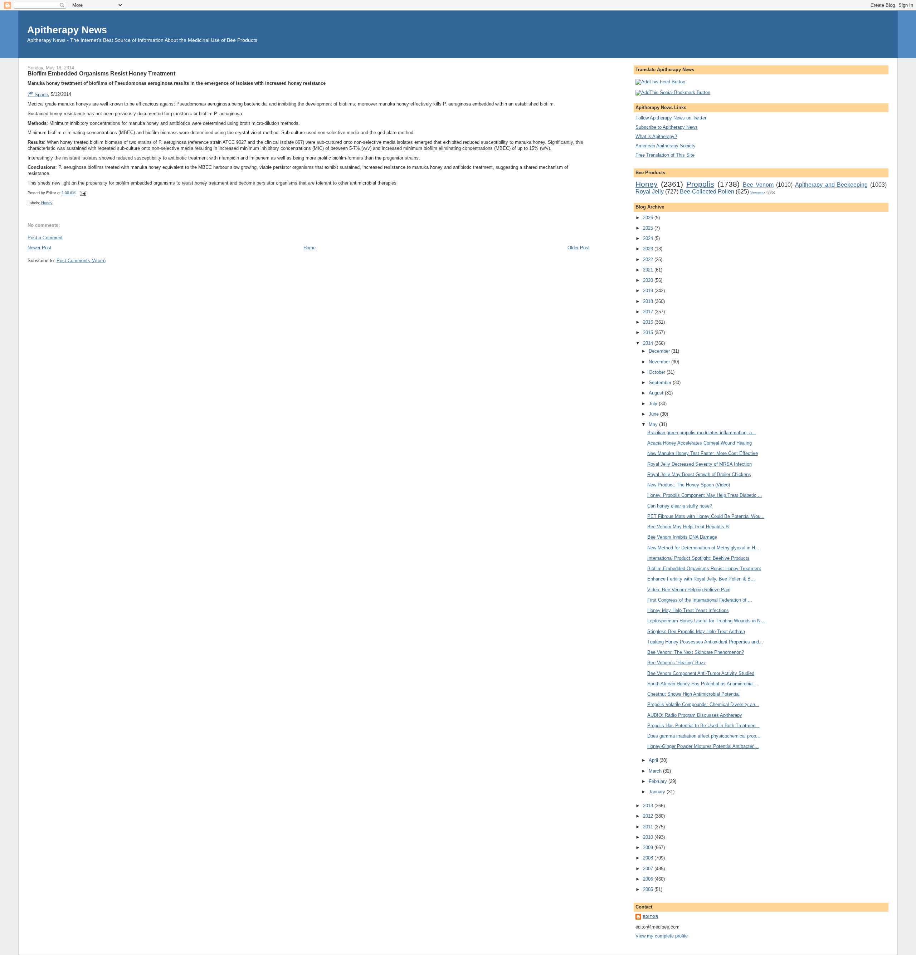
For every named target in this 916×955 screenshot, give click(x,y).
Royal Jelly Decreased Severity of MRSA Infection (699, 464)
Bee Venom (758, 185)
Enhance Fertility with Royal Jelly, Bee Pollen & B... (701, 579)
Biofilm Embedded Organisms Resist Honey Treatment (101, 73)
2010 (648, 837)
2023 (648, 248)
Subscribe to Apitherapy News (666, 127)
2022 (648, 259)
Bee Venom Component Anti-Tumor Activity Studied (700, 673)
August (657, 393)
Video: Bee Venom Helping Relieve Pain (688, 589)
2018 (648, 301)
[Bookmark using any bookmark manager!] (672, 92)
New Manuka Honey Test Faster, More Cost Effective (702, 453)
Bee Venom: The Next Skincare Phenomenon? (695, 652)
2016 (648, 322)
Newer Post (40, 247)
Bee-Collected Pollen (707, 191)
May (654, 424)
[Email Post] (82, 193)
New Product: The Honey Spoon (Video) (688, 485)
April (654, 760)
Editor (650, 917)
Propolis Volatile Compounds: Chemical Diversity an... (703, 704)
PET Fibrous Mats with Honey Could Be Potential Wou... (706, 516)
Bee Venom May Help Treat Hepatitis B (688, 526)
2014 (648, 343)
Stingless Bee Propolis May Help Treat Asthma (696, 631)
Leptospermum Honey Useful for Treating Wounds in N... (706, 620)
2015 (648, 332)
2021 (648, 270)
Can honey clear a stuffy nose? (679, 506)
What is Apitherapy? (656, 136)
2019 (648, 290)
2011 (648, 826)
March (656, 771)
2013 (648, 805)
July (654, 403)
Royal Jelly (649, 191)
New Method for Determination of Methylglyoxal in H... (703, 547)
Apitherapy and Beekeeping (831, 185)
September (661, 382)
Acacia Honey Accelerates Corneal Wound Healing (699, 443)
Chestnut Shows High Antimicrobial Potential (693, 694)
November (660, 361)
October (658, 372)
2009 (648, 847)
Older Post (578, 247)
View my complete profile (661, 936)
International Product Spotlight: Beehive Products (698, 558)
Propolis (700, 184)
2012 (648, 816)
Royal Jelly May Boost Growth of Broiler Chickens (699, 474)
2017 (648, 311)
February (658, 781)
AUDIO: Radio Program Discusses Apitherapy (694, 715)
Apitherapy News (67, 29)
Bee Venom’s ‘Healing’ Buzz (676, 662)
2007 (648, 868)
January (658, 791)
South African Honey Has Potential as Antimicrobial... (702, 683)
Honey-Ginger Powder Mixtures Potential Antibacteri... (703, 746)
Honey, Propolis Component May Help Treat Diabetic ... (704, 495)
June (654, 414)
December (660, 351)
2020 (648, 280)
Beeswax (757, 192)
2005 (648, 889)
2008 (648, 858)
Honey (47, 203)
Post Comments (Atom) (81, 260)
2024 (648, 238)
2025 (648, 228)
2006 (648, 879)
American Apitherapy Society (665, 145)
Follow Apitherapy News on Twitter (670, 118)
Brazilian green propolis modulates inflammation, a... (701, 432)
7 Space (38, 94)
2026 (648, 217)
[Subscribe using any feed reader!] (660, 81)
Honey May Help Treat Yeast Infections (688, 610)
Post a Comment (45, 237)
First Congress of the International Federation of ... (699, 600)
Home (309, 247)
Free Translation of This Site (665, 155)
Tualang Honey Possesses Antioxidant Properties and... (705, 642)
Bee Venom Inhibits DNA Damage (682, 537)
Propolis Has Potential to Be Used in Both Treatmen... (703, 725)
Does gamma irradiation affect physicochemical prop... (703, 736)
